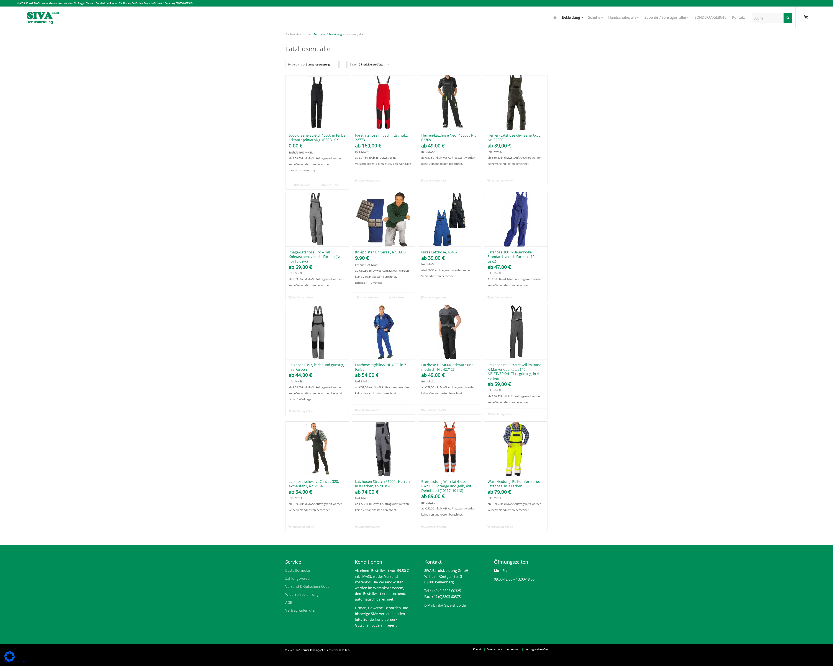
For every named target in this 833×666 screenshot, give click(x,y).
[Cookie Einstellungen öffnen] (9, 660)
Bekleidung (335, 34)
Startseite (319, 34)
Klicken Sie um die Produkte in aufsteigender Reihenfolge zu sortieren (343, 65)
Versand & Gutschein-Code (307, 586)
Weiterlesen (303, 184)
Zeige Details (332, 184)
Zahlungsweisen (298, 578)
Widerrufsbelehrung (301, 594)
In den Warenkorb (369, 297)
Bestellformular (298, 570)
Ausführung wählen (368, 180)
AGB (288, 602)
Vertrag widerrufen (300, 610)
